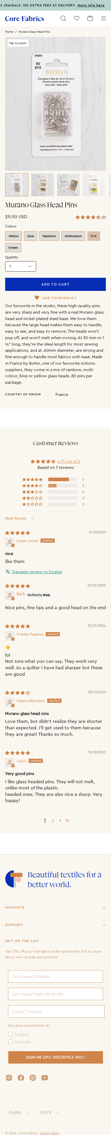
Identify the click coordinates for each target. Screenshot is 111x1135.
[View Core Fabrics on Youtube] (45, 1078)
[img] (17, 532)
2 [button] (53, 820)
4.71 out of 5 (69, 461)
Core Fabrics (28, 1133)
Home (9, 32)
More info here (83, 5)
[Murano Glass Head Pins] (16, 185)
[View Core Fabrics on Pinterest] (33, 1078)
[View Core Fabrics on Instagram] (9, 1078)
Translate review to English (37, 571)
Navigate (15, 907)
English (15, 1112)
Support (14, 925)
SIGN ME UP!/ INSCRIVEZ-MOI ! (55, 1057)
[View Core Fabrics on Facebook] (21, 1078)
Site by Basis (49, 1133)
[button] (63, 18)
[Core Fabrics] (24, 18)
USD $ (45, 1112)
